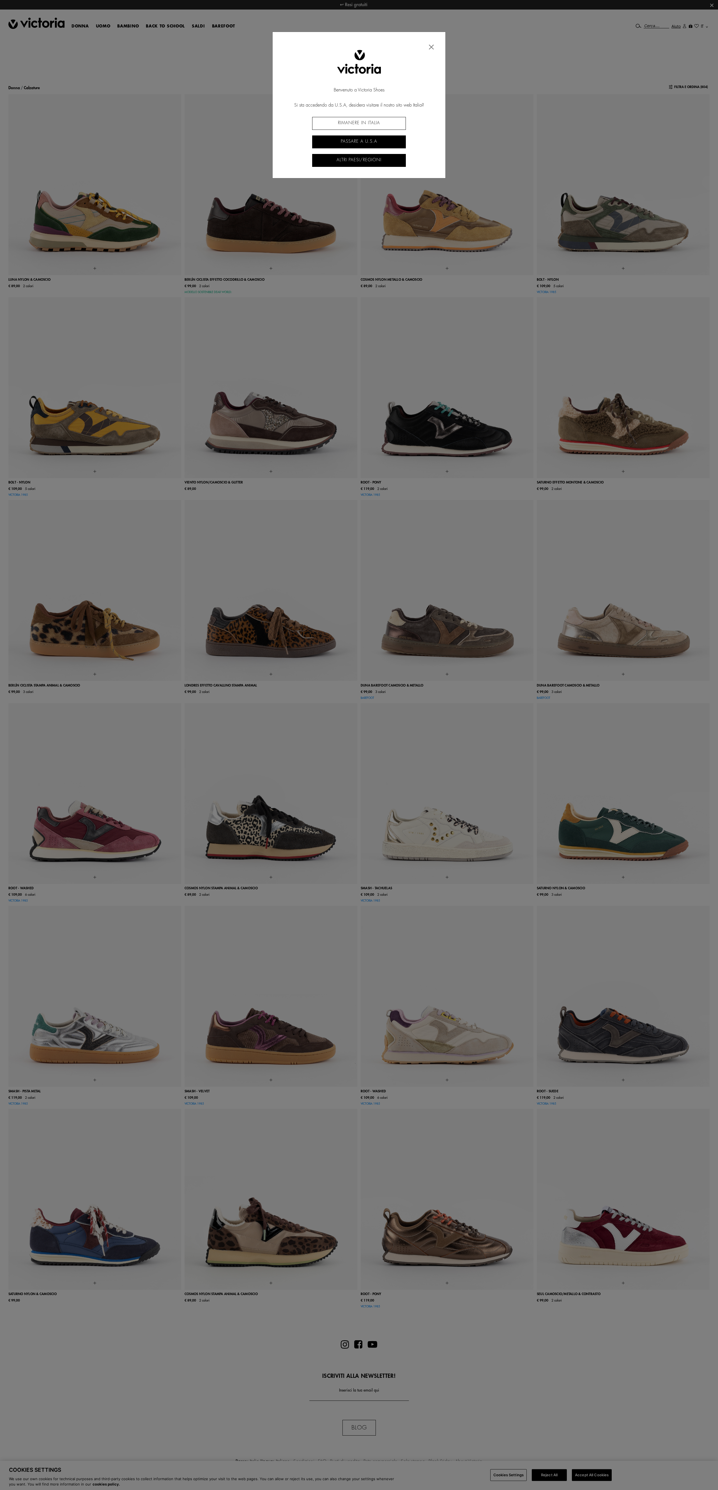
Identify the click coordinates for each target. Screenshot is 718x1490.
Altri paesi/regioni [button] (359, 160)
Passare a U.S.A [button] (359, 141)
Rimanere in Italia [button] (359, 123)
